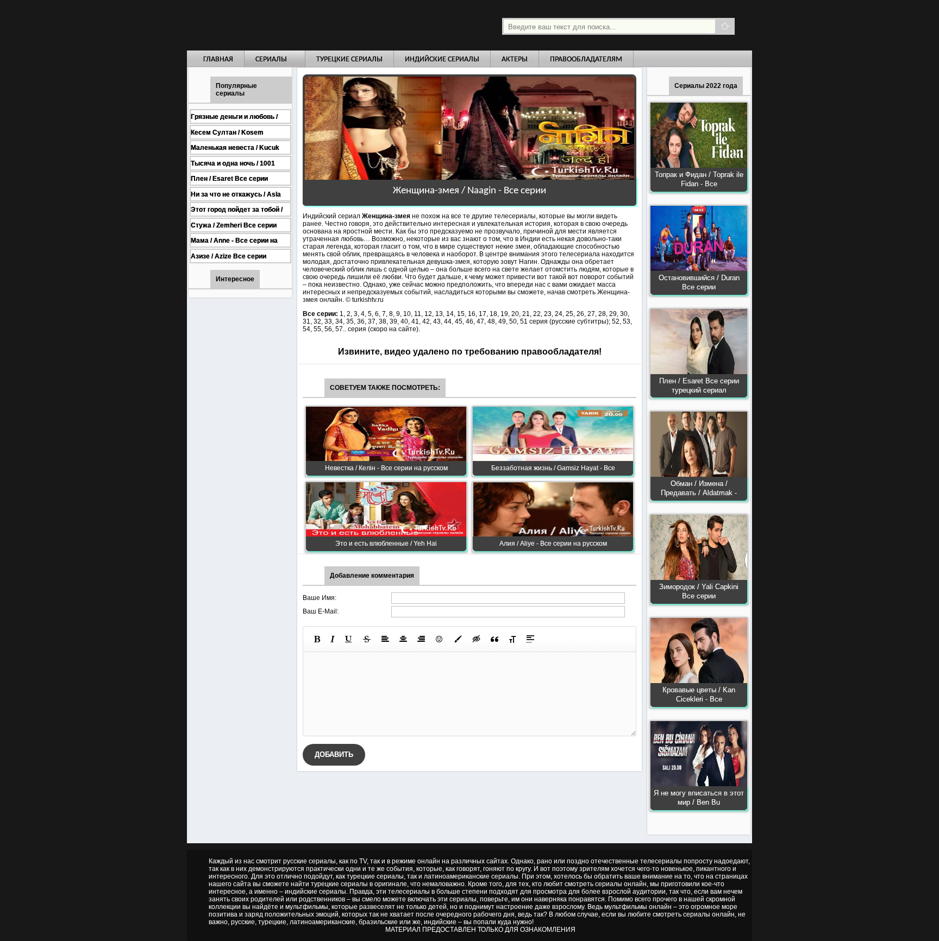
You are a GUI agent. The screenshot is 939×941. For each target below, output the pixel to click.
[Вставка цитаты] (494, 639)
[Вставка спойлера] (530, 639)
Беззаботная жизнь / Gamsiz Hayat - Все (553, 468)
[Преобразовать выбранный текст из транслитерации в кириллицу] (512, 639)
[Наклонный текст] (332, 639)
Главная (218, 59)
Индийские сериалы (442, 59)
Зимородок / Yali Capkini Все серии (698, 591)
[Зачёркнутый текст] (367, 639)
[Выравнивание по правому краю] (421, 639)
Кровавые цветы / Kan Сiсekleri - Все (698, 694)
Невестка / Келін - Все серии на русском (386, 468)
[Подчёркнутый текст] (349, 639)
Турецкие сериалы (349, 59)
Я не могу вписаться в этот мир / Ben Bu (699, 797)
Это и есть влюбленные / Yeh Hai (386, 543)
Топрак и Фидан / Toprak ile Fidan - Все (699, 179)
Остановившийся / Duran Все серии (699, 282)
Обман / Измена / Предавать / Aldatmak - (699, 488)
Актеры (515, 59)
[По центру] (403, 639)
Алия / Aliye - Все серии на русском (553, 543)
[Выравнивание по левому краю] (385, 639)
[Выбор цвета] (458, 639)
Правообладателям (586, 59)
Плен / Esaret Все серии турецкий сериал (699, 385)
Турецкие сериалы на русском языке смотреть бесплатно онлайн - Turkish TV (286, 25)
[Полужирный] (317, 639)
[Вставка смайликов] (439, 639)
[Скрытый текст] (476, 639)
